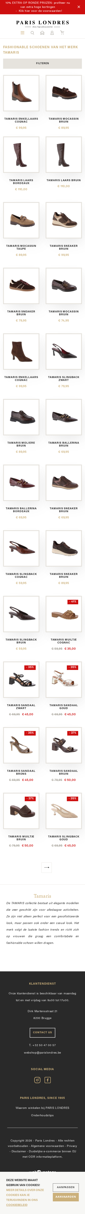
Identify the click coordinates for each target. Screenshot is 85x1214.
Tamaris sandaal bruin (64, 772)
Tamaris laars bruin (64, 180)
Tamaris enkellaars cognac (21, 120)
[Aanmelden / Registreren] (52, 33)
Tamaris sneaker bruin (64, 247)
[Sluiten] (79, 7)
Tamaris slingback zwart (63, 379)
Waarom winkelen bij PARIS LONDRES (42, 1108)
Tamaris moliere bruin (21, 444)
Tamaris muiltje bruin (21, 838)
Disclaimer (19, 1151)
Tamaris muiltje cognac (64, 641)
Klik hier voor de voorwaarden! (40, 11)
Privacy (72, 1146)
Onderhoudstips (42, 1115)
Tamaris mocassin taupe (21, 247)
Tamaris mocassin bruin (64, 120)
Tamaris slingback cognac (21, 575)
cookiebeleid (16, 1205)
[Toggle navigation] (22, 32)
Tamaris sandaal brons (21, 772)
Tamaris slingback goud (63, 838)
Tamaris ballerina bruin (63, 444)
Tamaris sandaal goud (64, 707)
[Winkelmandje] (62, 33)
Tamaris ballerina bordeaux (21, 510)
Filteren (42, 63)
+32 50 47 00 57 (42, 1045)
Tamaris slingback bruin (21, 641)
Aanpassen (66, 1187)
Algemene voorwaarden (47, 1146)
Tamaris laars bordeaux (21, 182)
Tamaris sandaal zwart (21, 707)
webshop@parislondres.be (42, 1052)
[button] (32, 33)
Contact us (42, 1032)
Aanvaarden (65, 1197)
